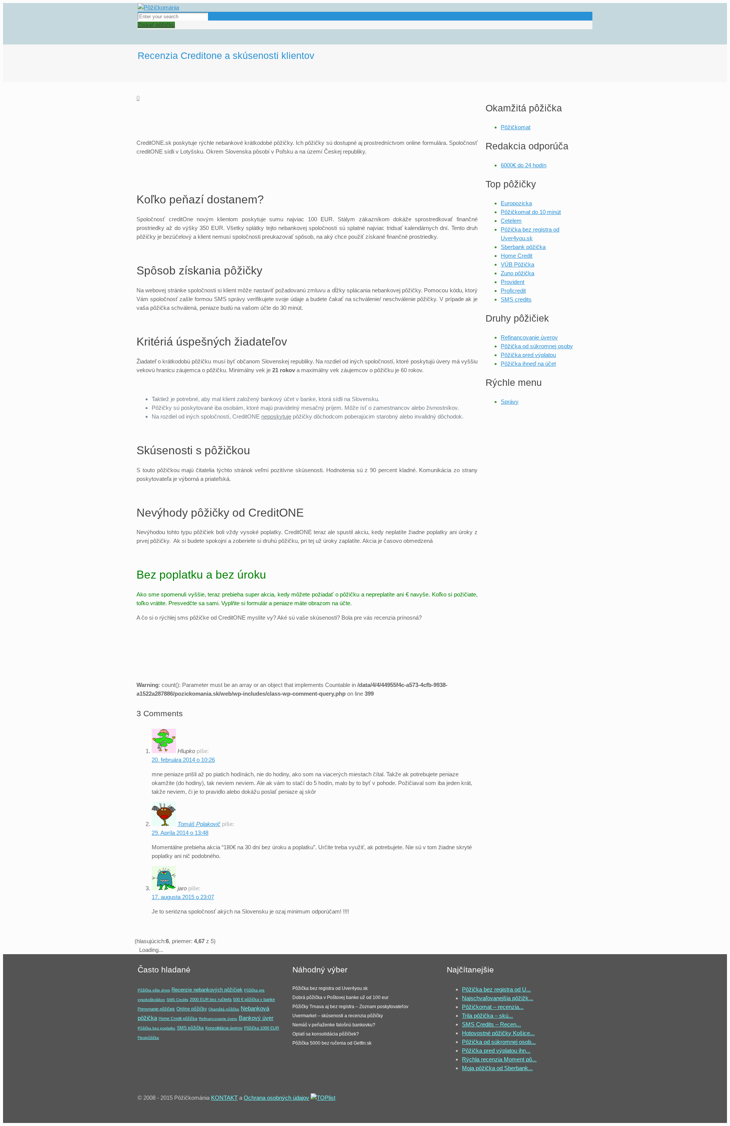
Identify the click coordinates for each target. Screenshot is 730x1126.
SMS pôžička (190, 1028)
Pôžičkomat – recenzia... (493, 1007)
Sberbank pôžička (523, 247)
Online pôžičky (191, 1009)
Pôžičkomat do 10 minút (531, 212)
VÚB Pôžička (517, 264)
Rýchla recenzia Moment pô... (499, 1059)
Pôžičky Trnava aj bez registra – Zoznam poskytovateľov (350, 1006)
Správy (510, 401)
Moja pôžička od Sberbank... (497, 1068)
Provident (512, 282)
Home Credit (516, 255)
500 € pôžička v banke (254, 999)
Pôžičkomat (515, 127)
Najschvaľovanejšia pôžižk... (497, 998)
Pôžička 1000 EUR (261, 1028)
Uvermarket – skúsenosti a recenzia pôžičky (337, 1015)
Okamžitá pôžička (223, 1009)
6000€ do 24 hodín (523, 165)
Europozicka (516, 203)
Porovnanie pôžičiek (156, 1009)
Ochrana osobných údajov (276, 1097)
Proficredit (513, 290)
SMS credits (516, 299)
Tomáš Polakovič (199, 824)
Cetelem (511, 220)
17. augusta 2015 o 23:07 (183, 897)
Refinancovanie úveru (218, 1019)
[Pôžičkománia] (158, 7)
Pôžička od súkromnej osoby (537, 346)
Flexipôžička (148, 1038)
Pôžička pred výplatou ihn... (496, 1050)
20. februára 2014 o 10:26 (183, 759)
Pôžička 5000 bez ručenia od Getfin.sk (331, 1043)
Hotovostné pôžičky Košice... (498, 1033)
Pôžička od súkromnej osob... (499, 1042)
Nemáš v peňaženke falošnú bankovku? (333, 1025)
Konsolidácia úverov (224, 1028)
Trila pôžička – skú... (487, 1015)
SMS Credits (177, 1000)
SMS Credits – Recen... (491, 1024)
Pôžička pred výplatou (528, 355)
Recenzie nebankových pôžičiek (207, 990)
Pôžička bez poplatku (156, 1028)
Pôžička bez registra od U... (496, 989)
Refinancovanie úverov (529, 337)
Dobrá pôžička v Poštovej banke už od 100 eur (340, 997)
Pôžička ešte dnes (154, 990)
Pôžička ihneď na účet (528, 363)
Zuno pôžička (517, 273)
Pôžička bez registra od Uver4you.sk (330, 988)
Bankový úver (256, 1018)
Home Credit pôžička (178, 1018)
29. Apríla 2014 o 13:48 (180, 832)
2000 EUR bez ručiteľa (211, 999)
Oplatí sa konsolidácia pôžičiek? (325, 1034)
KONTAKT (224, 1097)
